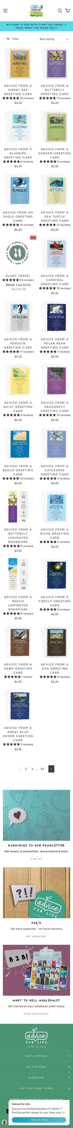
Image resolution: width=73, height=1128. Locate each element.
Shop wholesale (36, 1014)
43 (42, 768)
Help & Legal (36, 1066)
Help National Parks (36, 1088)
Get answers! (36, 936)
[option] (36, 26)
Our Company (36, 1056)
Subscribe (36, 1077)
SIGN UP (36, 859)
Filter (15, 38)
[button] (11, 98)
